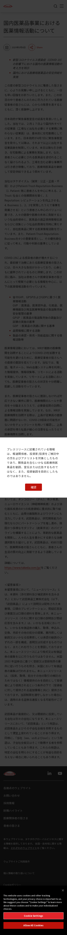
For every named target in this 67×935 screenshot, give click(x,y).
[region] (33, 910)
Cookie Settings (33, 915)
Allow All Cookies (33, 925)
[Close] (63, 890)
